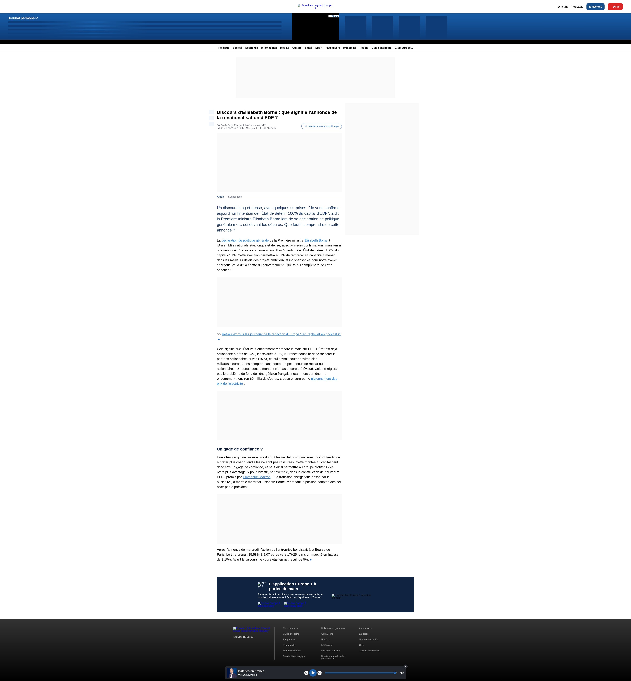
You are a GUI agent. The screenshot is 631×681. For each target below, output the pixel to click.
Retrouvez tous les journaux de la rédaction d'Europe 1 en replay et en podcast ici (281, 334)
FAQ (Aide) (327, 645)
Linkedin (263, 643)
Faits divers (333, 47)
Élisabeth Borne (315, 240)
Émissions (595, 6)
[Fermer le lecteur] (406, 666)
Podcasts (577, 6)
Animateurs (327, 633)
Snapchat (258, 643)
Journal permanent (23, 18)
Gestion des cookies (369, 650)
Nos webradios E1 (368, 639)
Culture (297, 47)
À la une (563, 6)
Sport (318, 47)
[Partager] (211, 112)
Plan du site (289, 645)
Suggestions (235, 196)
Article (220, 196)
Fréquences (289, 639)
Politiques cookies (330, 650)
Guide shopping (382, 47)
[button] (402, 673)
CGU (361, 645)
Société (237, 47)
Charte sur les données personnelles (333, 657)
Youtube (252, 643)
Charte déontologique (294, 656)
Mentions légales (292, 650)
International (269, 47)
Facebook (247, 643)
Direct (616, 6)
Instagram (241, 643)
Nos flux (325, 639)
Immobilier (349, 47)
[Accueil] (315, 7)
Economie (251, 47)
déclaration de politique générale (245, 240)
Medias (284, 47)
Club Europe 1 (404, 47)
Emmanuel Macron (256, 477)
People (364, 47)
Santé (308, 47)
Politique (223, 47)
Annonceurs (365, 628)
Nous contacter (291, 628)
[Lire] (313, 673)
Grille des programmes (333, 628)
